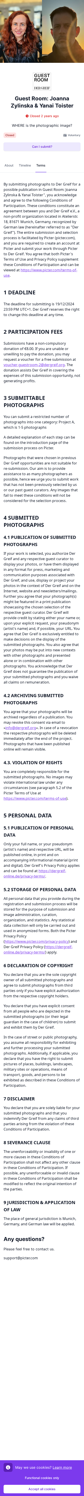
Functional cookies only (42, 1478)
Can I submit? (42, 146)
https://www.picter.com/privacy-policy (37, 941)
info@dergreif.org (20, 727)
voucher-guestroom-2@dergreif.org (34, 364)
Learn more (62, 1467)
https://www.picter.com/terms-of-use (35, 798)
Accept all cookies (42, 1489)
